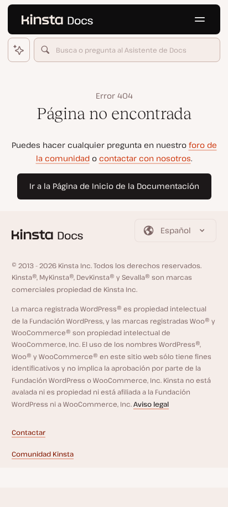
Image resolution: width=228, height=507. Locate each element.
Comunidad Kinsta (43, 454)
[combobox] (127, 50)
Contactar (28, 432)
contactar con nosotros (145, 158)
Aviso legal (151, 404)
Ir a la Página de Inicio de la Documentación (114, 186)
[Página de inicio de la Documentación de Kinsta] (57, 19)
